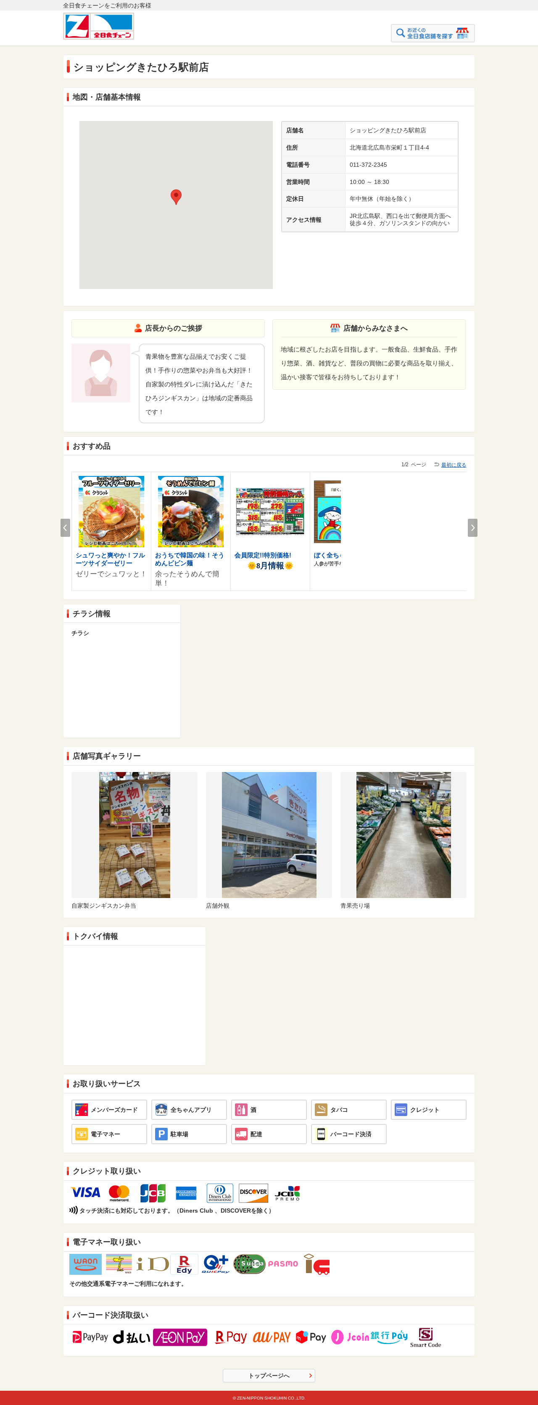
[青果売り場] (403, 775)
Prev (65, 528)
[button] (176, 197)
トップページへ (269, 1375)
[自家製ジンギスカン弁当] (134, 775)
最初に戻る (454, 465)
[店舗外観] (269, 775)
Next (472, 528)
